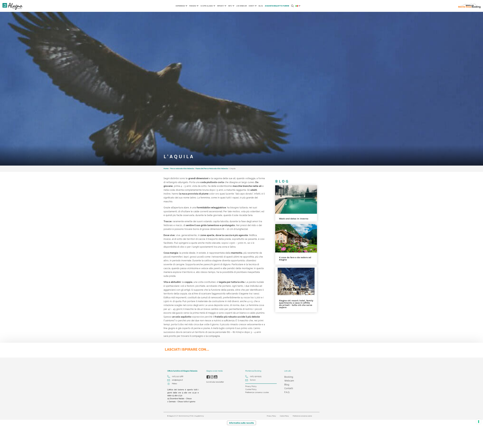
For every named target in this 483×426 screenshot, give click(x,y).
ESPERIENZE (180, 6)
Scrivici (253, 380)
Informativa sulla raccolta (241, 423)
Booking (288, 377)
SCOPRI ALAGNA (206, 6)
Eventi (251, 6)
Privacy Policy (251, 386)
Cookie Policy (251, 389)
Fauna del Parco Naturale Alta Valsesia (212, 168)
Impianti (220, 6)
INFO (230, 6)
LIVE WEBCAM (241, 6)
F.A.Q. (287, 392)
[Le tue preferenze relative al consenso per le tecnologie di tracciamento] (478, 421)
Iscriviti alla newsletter (215, 382)
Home (166, 168)
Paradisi (192, 6)
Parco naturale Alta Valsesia (182, 168)
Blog (261, 6)
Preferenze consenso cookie (257, 392)
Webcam (289, 380)
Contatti (288, 388)
